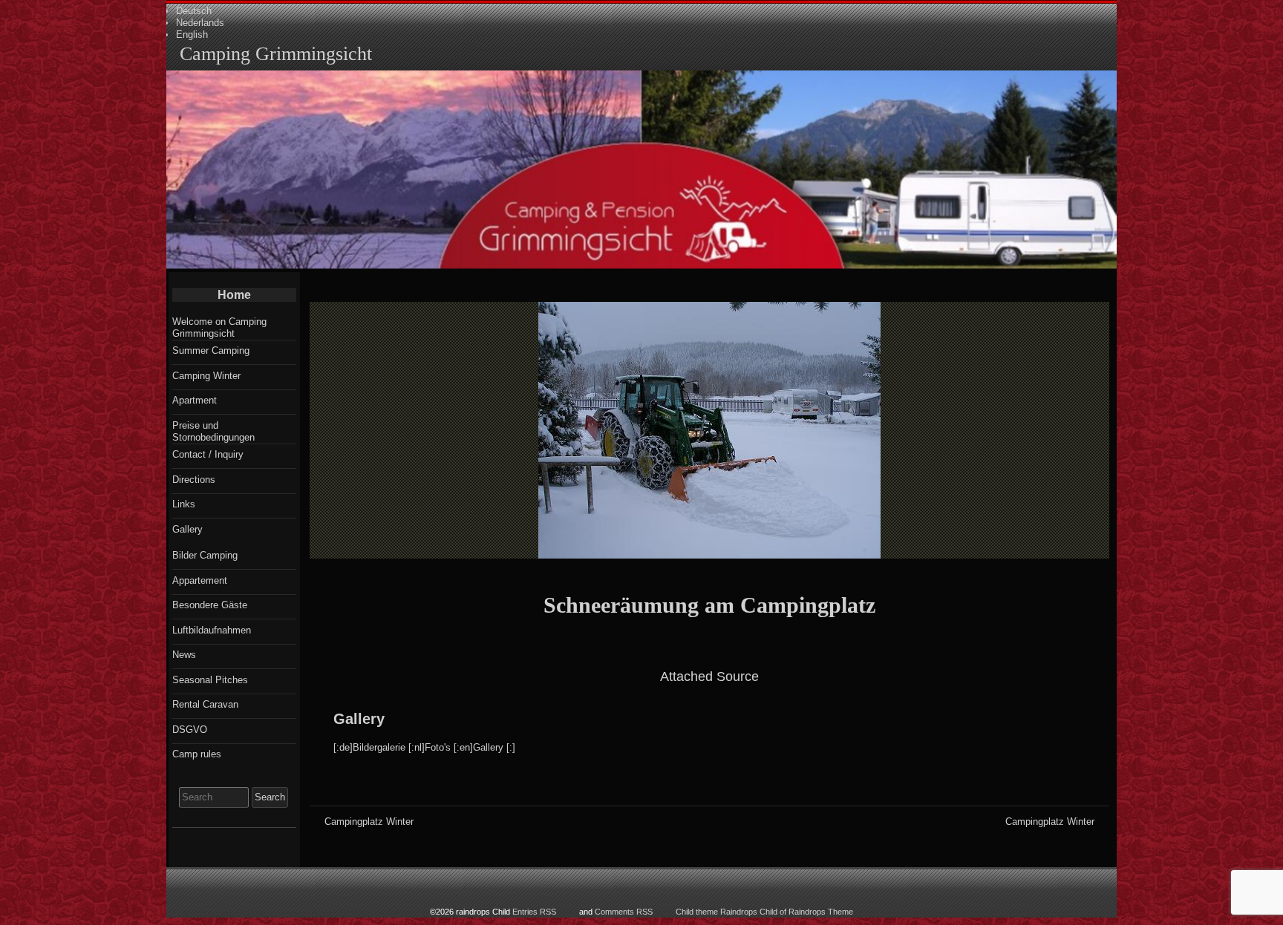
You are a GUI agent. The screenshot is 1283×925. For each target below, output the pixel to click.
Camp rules (196, 754)
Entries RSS (534, 911)
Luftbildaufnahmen (211, 630)
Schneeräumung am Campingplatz (709, 605)
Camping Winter (206, 375)
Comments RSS (624, 911)
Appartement (199, 580)
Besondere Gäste (209, 604)
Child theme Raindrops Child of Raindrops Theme (764, 911)
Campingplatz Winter (369, 821)
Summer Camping (210, 350)
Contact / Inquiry (208, 454)
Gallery (359, 719)
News (184, 654)
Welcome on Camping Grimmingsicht (219, 327)
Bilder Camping (205, 555)
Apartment (194, 400)
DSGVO (189, 729)
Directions (193, 479)
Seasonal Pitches (210, 679)
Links (183, 504)
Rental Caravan (205, 704)
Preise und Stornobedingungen (213, 431)
